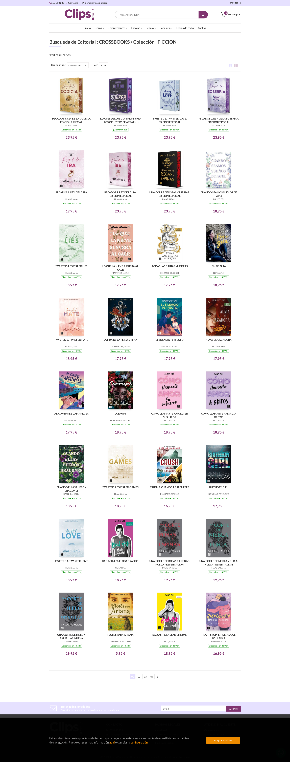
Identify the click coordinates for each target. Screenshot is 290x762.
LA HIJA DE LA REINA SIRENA (120, 339)
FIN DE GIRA (218, 266)
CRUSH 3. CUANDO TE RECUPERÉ (169, 487)
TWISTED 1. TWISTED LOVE (71, 560)
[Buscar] (203, 14)
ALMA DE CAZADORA (219, 339)
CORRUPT (120, 413)
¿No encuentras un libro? (95, 3)
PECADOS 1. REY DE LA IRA (71, 192)
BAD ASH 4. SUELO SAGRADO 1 (120, 560)
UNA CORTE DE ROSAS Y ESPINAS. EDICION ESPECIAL (169, 194)
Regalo (150, 27)
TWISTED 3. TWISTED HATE (71, 339)
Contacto (73, 3)
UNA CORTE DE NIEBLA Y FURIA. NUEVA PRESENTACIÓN (218, 562)
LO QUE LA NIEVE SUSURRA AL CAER (120, 268)
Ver (96, 65)
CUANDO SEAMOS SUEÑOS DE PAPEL (219, 194)
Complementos (117, 27)
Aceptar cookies (223, 740)
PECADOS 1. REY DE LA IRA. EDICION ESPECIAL (120, 194)
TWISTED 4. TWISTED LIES (71, 266)
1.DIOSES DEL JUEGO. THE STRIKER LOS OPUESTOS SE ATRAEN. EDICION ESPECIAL (120, 120)
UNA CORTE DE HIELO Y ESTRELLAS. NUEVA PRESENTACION (71, 636)
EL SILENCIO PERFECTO (169, 339)
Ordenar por (58, 65)
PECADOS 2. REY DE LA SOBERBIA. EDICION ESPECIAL (219, 120)
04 (151, 676)
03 (145, 676)
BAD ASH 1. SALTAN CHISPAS (169, 634)
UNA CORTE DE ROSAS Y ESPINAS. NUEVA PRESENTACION (169, 562)
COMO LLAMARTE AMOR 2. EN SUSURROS (169, 415)
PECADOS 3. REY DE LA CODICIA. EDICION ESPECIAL (71, 120)
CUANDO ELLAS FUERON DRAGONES (71, 489)
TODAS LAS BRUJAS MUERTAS (170, 266)
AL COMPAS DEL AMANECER (71, 413)
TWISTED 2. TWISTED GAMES (120, 487)
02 (139, 676)
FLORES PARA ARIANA (120, 634)
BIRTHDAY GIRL (218, 487)
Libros (98, 27)
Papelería (165, 27)
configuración (139, 742)
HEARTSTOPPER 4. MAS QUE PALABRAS (219, 636)
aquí (112, 742)
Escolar (135, 27)
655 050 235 (57, 3)
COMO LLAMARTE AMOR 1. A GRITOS (218, 415)
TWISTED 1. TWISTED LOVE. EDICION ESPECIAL (170, 120)
